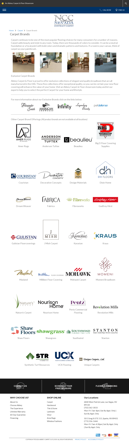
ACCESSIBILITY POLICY (96, 439)
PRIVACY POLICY (80, 439)
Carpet (20, 31)
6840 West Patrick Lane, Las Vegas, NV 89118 (100, 403)
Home (11, 31)
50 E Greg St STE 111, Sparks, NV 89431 (101, 418)
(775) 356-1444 (91, 421)
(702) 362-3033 (91, 407)
